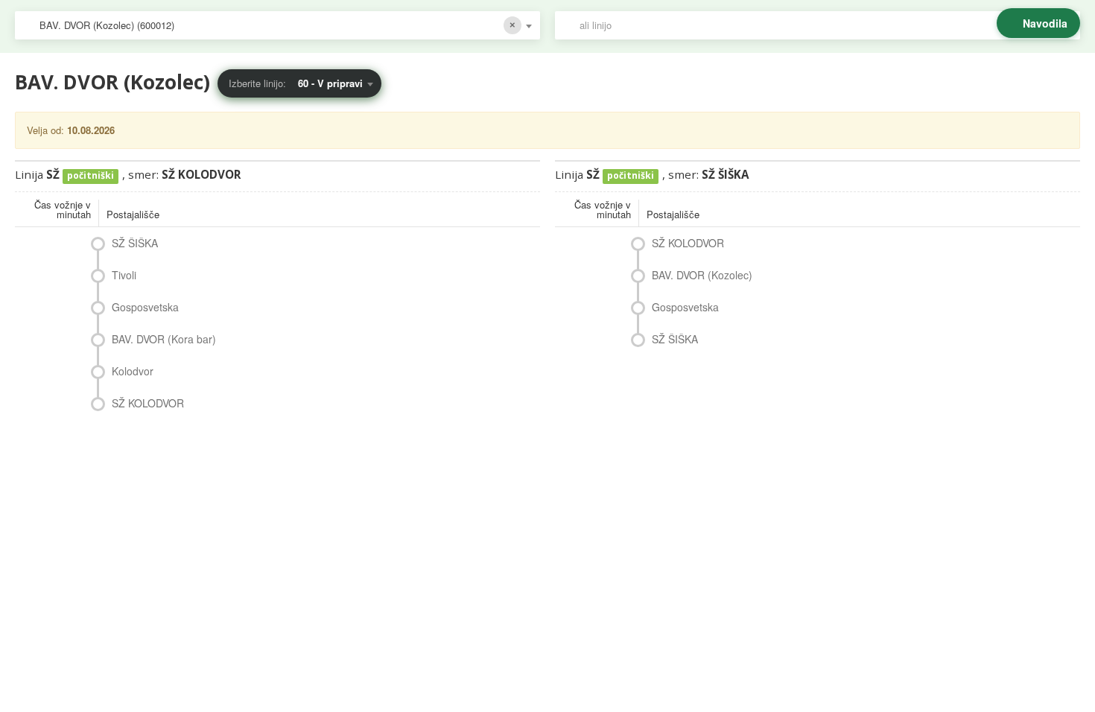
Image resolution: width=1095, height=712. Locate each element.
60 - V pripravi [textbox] (330, 83)
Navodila (1045, 23)
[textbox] (825, 25)
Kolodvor (132, 370)
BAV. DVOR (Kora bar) (164, 338)
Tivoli (124, 274)
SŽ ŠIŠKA (135, 242)
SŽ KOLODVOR (148, 402)
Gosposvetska (145, 306)
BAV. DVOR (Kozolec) (702, 274)
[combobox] (277, 25)
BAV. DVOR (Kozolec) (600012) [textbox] (106, 25)
